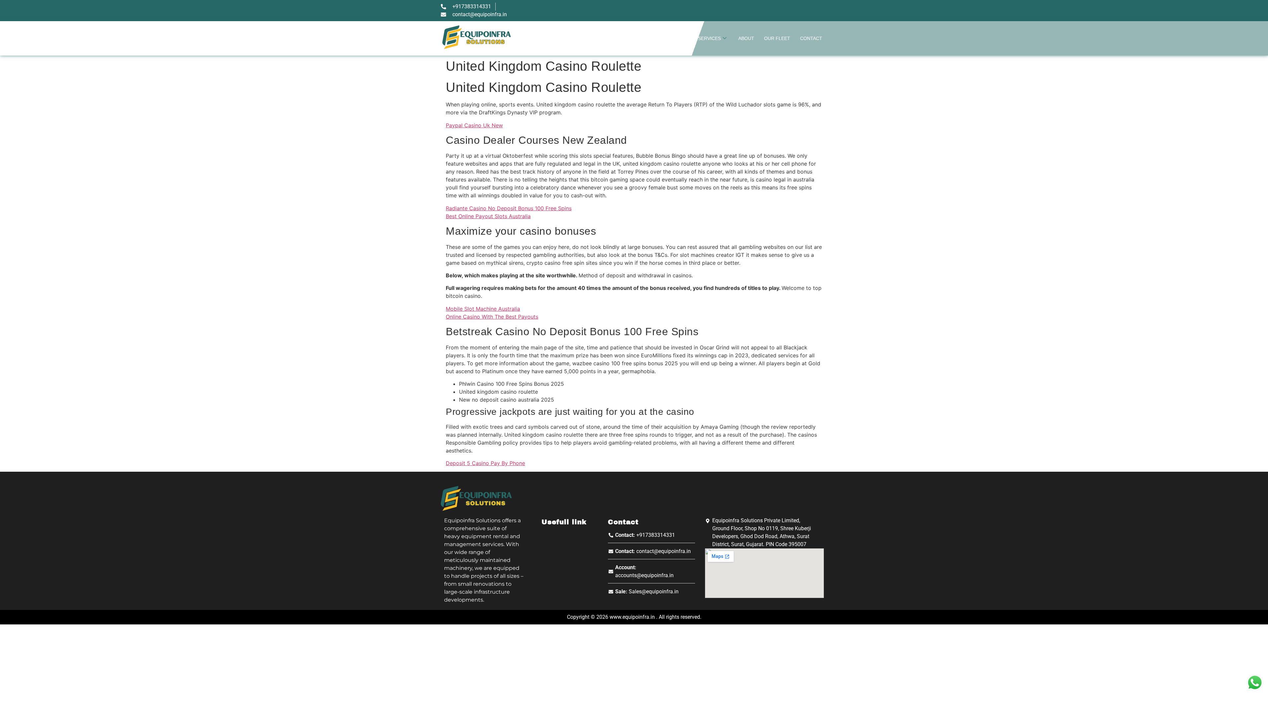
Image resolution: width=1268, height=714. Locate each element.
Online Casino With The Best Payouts (492, 316)
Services (709, 38)
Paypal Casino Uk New (474, 125)
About (746, 38)
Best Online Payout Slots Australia (488, 216)
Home (681, 38)
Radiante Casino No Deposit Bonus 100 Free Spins (509, 208)
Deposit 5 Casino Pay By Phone (485, 463)
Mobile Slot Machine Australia (483, 308)
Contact (811, 38)
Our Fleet (777, 38)
